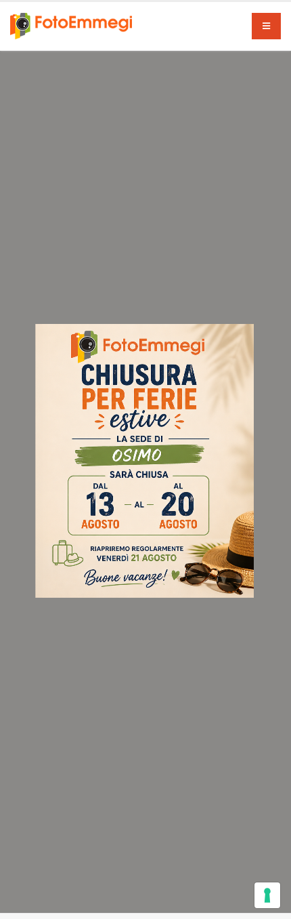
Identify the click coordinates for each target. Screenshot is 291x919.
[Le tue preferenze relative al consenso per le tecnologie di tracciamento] (267, 895)
